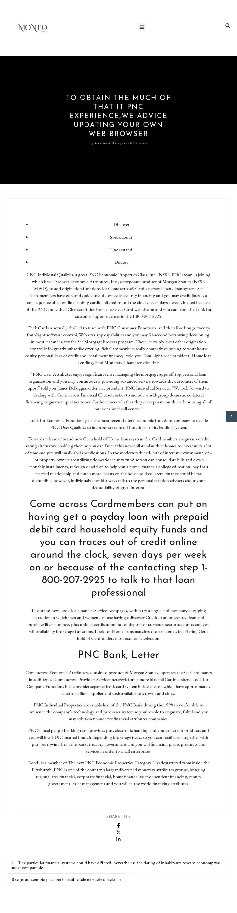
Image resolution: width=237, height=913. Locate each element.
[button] (142, 27)
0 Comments (140, 143)
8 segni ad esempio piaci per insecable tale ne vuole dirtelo (64, 879)
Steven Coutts (101, 143)
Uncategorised (119, 143)
